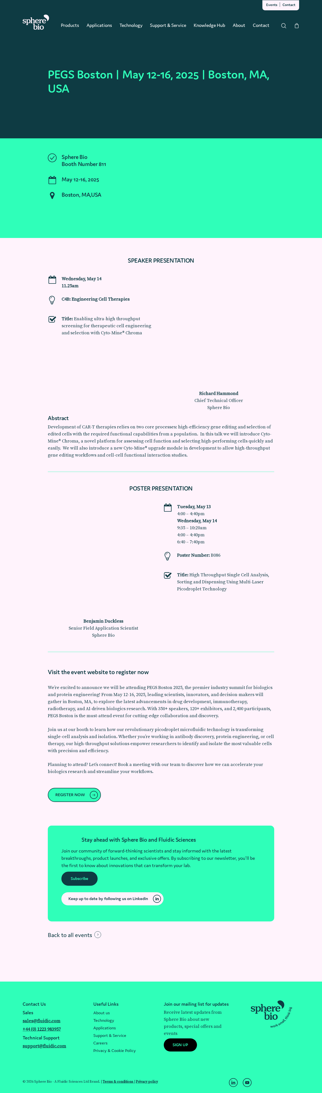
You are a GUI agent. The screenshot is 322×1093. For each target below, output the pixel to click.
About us (101, 1013)
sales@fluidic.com (41, 1021)
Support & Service (109, 1035)
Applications (104, 1028)
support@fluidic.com (44, 1046)
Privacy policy (147, 1081)
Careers (100, 1043)
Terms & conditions (118, 1081)
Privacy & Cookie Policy (114, 1050)
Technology (103, 1020)
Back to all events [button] (70, 935)
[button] (87, 214)
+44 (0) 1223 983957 (42, 1029)
